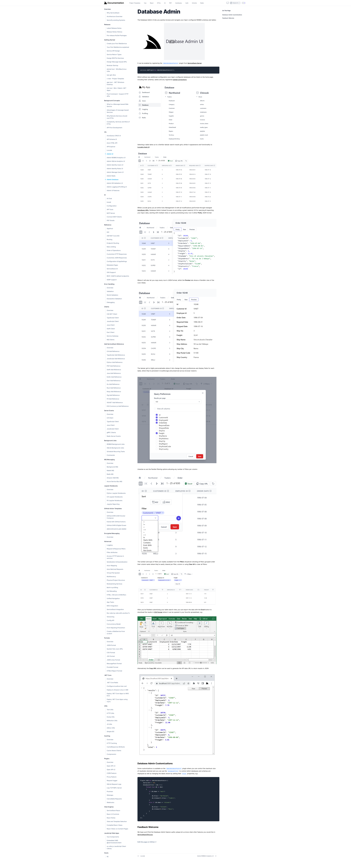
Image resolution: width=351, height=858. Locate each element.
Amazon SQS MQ (113, 478)
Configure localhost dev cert (117, 686)
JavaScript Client (113, 321)
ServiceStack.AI (112, 269)
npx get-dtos (111, 75)
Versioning (110, 617)
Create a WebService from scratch (116, 632)
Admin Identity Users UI (115, 165)
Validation (110, 291)
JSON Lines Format (113, 660)
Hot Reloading (112, 591)
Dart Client (110, 332)
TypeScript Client (113, 318)
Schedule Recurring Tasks (116, 451)
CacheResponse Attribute (116, 747)
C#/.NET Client (112, 314)
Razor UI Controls (113, 814)
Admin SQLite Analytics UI (116, 161)
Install (109, 202)
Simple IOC (110, 731)
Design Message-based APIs (117, 62)
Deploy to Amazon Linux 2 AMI (117, 690)
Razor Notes (111, 818)
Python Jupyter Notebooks (116, 493)
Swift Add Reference (114, 370)
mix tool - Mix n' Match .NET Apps (116, 89)
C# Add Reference (113, 351)
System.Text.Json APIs (115, 649)
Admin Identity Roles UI (115, 168)
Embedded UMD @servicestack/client (114, 842)
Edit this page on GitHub (146, 842)
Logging (110, 545)
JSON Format (111, 645)
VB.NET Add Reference (115, 402)
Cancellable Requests (114, 799)
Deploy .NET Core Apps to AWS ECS (118, 695)
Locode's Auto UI (143, 147)
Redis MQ (110, 474)
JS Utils (109, 724)
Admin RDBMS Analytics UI (116, 157)
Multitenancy (111, 576)
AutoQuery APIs (143, 210)
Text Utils (110, 709)
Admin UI (110, 154)
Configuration (112, 206)
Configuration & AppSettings (117, 261)
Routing (109, 239)
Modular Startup (112, 65)
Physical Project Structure (116, 580)
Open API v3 (111, 766)
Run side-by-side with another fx (118, 613)
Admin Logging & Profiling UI (117, 187)
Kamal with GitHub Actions (116, 522)
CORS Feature (111, 773)
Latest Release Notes (114, 28)
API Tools (110, 209)
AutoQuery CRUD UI (114, 136)
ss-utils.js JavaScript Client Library (116, 847)
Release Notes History (114, 32)
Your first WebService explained (118, 47)
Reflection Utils (112, 720)
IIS (107, 856)
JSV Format (111, 656)
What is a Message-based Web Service (117, 105)
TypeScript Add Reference (116, 355)
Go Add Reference (113, 384)
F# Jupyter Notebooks (114, 500)
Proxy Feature (111, 777)
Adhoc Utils (111, 728)
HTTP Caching (112, 743)
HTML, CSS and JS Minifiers (116, 595)
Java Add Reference (114, 373)
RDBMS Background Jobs (116, 444)
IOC (108, 232)
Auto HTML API (112, 143)
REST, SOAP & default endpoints (118, 276)
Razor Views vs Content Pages (117, 829)
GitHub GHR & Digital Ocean (116, 525)
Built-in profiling (112, 587)
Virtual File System (113, 573)
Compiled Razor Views (114, 825)
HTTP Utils (110, 713)
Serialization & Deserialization (117, 562)
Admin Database (112, 179)
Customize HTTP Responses (117, 254)
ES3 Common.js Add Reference (118, 406)
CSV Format (111, 652)
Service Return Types (114, 54)
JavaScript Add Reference (116, 359)
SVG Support (111, 272)
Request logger (112, 780)
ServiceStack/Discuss (145, 835)
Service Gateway (112, 336)
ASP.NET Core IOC (113, 236)
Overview (110, 288)
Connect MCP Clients (114, 217)
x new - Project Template (115, 79)
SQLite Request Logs (114, 784)
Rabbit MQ (110, 470)
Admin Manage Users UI (115, 172)
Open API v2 (111, 769)
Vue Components (113, 837)
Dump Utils (111, 717)
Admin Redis (111, 176)
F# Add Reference (113, 399)
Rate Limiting (111, 247)
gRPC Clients (111, 432)
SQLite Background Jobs (115, 448)
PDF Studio (111, 220)
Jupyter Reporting (113, 504)
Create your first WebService (117, 43)
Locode (109, 150)
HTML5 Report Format (114, 671)
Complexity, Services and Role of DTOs (118, 123)
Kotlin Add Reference (114, 377)
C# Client (110, 418)
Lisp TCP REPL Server (114, 788)
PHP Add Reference (113, 366)
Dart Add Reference (113, 380)
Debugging (111, 302)
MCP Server (111, 213)
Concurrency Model (114, 624)
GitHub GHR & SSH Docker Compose (116, 517)
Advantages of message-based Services (118, 111)
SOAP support (112, 280)
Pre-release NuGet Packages (117, 35)
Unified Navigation (113, 598)
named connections (180, 80)
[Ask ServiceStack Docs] (227, 3)
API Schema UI (112, 139)
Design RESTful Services (115, 58)
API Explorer (111, 147)
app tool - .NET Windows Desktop (115, 83)
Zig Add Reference (113, 395)
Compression (111, 754)
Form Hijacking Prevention (116, 628)
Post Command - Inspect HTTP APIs (117, 95)
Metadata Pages (112, 265)
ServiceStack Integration (115, 609)
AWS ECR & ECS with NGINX (116, 529)
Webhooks (110, 802)
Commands (111, 455)
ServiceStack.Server (195, 63)
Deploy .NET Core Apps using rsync (117, 700)
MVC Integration (112, 606)
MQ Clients (110, 340)
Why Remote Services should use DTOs (117, 117)
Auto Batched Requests (115, 569)
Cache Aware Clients (114, 750)
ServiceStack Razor (113, 810)
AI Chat (109, 198)
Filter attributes (112, 552)
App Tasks (110, 602)
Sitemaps (110, 795)
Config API (110, 620)
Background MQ (112, 467)
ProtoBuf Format (112, 667)
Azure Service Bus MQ (114, 481)
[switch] (244, 3)
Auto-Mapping (112, 565)
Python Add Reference (114, 362)
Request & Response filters (116, 549)
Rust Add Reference (114, 388)
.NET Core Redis (112, 682)
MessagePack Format (114, 663)
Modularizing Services (114, 584)
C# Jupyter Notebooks (115, 497)
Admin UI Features (113, 190)
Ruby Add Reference (114, 391)
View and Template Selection (117, 821)
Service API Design (113, 51)
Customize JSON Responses (117, 258)
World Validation (112, 295)
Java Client (111, 325)
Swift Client (111, 329)
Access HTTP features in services (115, 557)
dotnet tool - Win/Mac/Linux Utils (117, 70)
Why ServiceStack (113, 13)
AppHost (110, 228)
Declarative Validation (114, 299)
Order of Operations (114, 250)
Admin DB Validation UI (115, 183)
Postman (110, 791)
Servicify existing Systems (116, 20)
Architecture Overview (114, 16)
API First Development (114, 127)
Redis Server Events (114, 436)
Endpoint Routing (113, 243)
